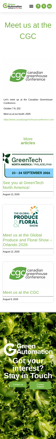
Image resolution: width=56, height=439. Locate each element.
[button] (31, 6)
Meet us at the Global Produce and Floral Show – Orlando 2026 (27, 240)
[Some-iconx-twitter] (43, 6)
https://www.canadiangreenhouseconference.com (29, 119)
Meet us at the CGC (21, 292)
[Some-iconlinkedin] (49, 6)
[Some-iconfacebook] (38, 6)
